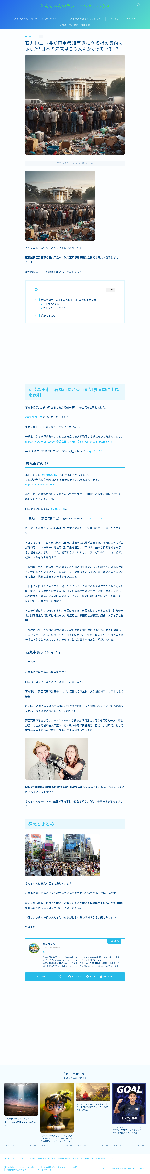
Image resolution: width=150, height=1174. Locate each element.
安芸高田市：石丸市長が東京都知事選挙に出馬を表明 (69, 299)
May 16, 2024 (94, 451)
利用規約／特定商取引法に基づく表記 (60, 1167)
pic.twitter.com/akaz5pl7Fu (96, 441)
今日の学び (32, 37)
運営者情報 (9, 1167)
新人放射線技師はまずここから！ (83, 18)
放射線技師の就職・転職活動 (75, 25)
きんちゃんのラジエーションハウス (75, 6)
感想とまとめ (48, 315)
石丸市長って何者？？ (54, 308)
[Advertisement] (75, 352)
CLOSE (111, 289)
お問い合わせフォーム (45, 1170)
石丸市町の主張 (51, 304)
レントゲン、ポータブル (123, 18)
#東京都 (74, 441)
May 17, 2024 (94, 518)
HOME (8, 1159)
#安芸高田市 (62, 441)
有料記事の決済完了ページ (18, 1170)
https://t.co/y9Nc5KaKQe (40, 441)
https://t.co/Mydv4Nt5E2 (39, 484)
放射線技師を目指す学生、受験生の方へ (35, 18)
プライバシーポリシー (29, 1167)
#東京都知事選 (33, 417)
